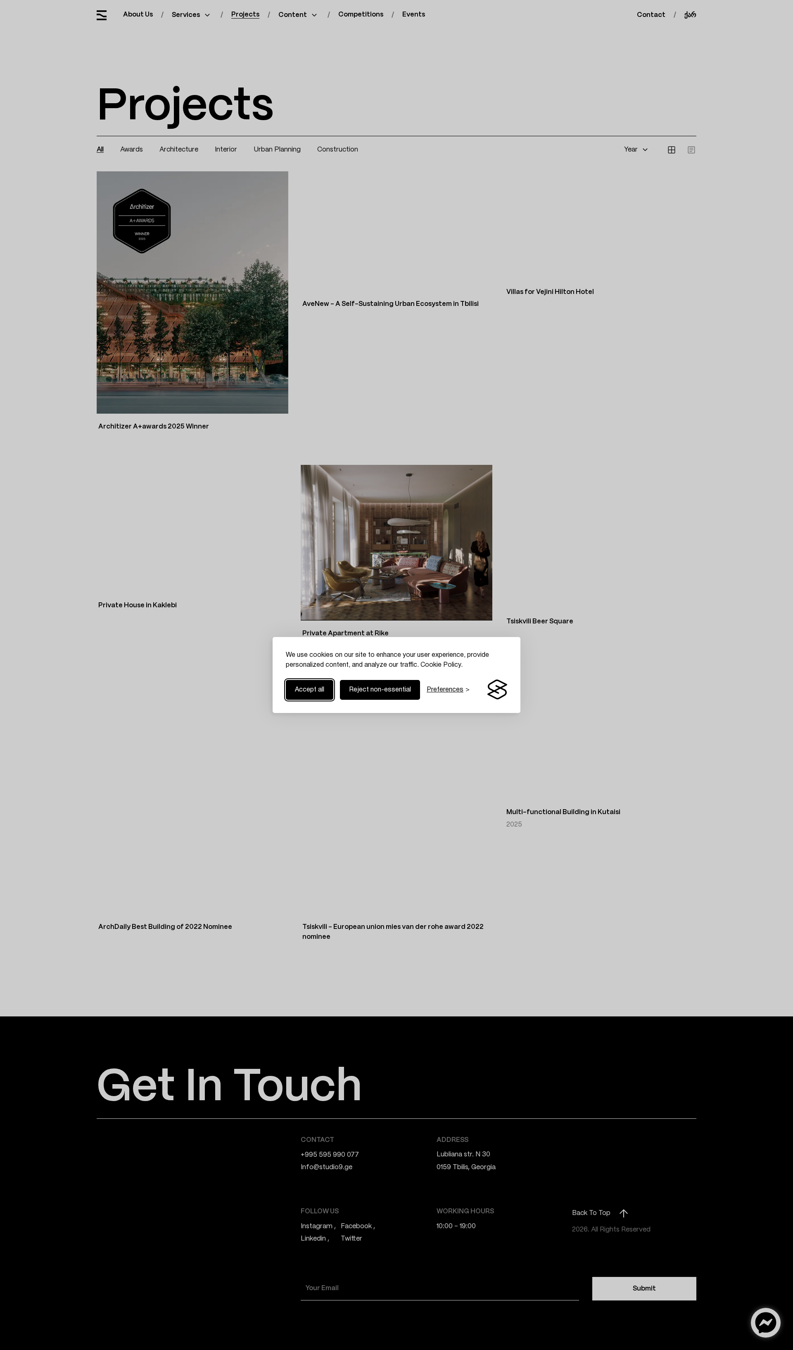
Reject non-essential (380, 690)
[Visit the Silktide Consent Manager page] (497, 690)
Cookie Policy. (441, 665)
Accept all (309, 690)
